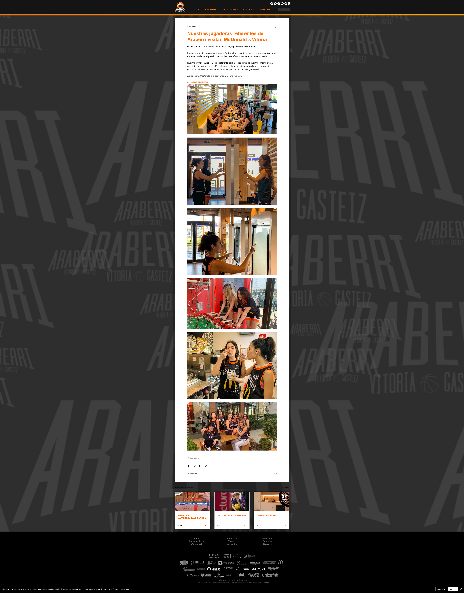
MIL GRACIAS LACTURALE (232, 515)
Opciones (441, 589)
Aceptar (453, 589)
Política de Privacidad (227, 580)
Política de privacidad (121, 589)
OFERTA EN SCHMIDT (268, 515)
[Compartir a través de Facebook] (188, 466)
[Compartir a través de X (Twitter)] (194, 466)
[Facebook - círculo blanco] (275, 3)
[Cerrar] (461, 589)
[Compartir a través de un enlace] (206, 466)
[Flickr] (282, 3)
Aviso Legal (242, 580)
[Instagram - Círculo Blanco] (271, 3)
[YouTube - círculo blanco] (285, 3)
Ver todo (285, 487)
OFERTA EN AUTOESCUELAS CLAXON (192, 516)
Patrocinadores (194, 458)
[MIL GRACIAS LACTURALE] (232, 501)
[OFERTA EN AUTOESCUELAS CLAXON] (192, 501)
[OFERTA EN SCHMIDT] (271, 501)
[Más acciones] (275, 26)
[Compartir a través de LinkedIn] (200, 466)
